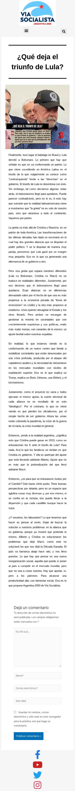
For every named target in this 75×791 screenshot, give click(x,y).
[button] (26, 30)
